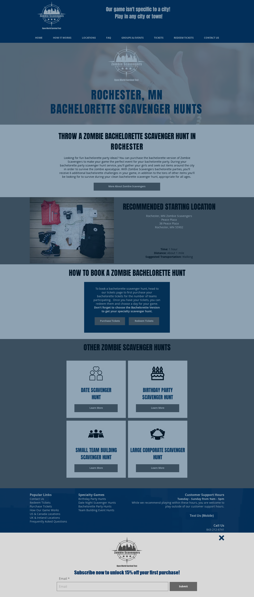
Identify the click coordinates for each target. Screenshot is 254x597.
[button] (221, 538)
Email (63, 578)
